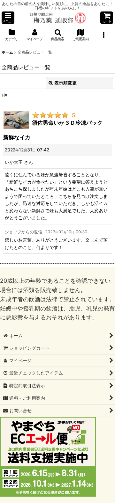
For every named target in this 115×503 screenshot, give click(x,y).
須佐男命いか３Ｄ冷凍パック (67, 122)
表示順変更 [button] (65, 82)
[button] (8, 17)
